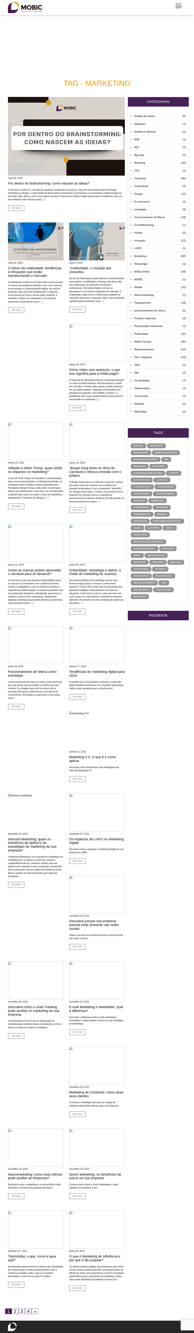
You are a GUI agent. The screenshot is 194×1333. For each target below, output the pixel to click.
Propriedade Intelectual (160, 326)
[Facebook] (178, 1327)
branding (140, 466)
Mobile (160, 287)
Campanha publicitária (148, 473)
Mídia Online (160, 271)
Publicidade (160, 333)
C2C (160, 170)
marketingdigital (145, 548)
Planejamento (160, 302)
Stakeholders (160, 388)
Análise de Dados (166, 452)
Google (162, 514)
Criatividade (160, 186)
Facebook (162, 507)
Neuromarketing (160, 294)
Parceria (158, 562)
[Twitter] (173, 1327)
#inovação (156, 446)
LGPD (160, 248)
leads (137, 528)
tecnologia (163, 589)
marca (170, 528)
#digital (138, 446)
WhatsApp (160, 411)
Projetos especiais (160, 318)
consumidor (165, 486)
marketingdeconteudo (148, 541)
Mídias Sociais (156, 555)
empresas (157, 500)
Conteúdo (160, 178)
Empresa (139, 500)
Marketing (160, 256)
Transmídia (160, 395)
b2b (166, 459)
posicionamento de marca (160, 310)
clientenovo (142, 480)
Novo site (140, 562)
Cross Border (165, 494)
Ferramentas (142, 514)
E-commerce (160, 201)
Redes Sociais (160, 341)
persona (175, 562)
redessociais (163, 576)
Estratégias (141, 507)
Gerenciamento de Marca (160, 217)
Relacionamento (160, 349)
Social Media (160, 380)
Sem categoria (160, 357)
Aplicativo (160, 123)
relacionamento (144, 582)
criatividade (141, 494)
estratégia (160, 209)
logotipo (153, 528)
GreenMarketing (160, 224)
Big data (160, 154)
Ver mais (16, 208)
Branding (160, 162)
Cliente (173, 473)
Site (160, 372)
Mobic (137, 555)
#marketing (141, 452)
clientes (161, 480)
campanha (158, 466)
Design (160, 193)
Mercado (168, 548)
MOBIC (160, 279)
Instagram (140, 521)
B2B (160, 139)
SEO (160, 364)
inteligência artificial (167, 521)
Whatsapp (140, 596)
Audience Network (160, 131)
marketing (140, 534)
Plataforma (141, 569)
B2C (160, 147)
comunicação (142, 486)
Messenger (160, 263)
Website (160, 403)
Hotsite (160, 232)
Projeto (160, 569)
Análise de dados (160, 116)
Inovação (160, 240)
